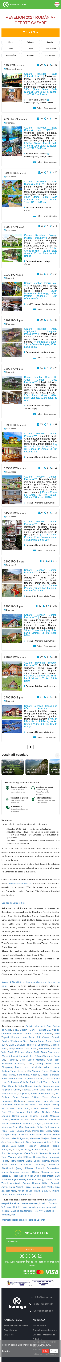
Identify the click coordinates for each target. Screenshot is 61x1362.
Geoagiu (23, 1179)
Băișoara (5, 1176)
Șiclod (40, 1127)
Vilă (3, 1207)
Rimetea (31, 1045)
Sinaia (29, 1161)
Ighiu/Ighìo (35, 1176)
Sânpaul (55, 1183)
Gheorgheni (43, 1045)
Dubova (5, 1119)
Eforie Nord (36, 1082)
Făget (47, 1104)
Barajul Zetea (19, 1116)
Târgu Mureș (8, 1074)
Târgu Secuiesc (16, 1112)
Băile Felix (43, 1048)
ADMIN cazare (39, 1325)
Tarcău (35, 1187)
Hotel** (16, 1207)
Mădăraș (25, 1149)
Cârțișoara (24, 1093)
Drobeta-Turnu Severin (13, 1071)
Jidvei (4, 1187)
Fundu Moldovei (16, 1052)
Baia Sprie (36, 1134)
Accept (54, 1351)
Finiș (3, 1112)
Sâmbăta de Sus (18, 1041)
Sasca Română (39, 1119)
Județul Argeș (47, 352)
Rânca (19, 1048)
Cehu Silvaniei (39, 1149)
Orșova (55, 1097)
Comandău (6, 1104)
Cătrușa (55, 1045)
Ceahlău (26, 1089)
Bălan (45, 1183)
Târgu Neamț (16, 1187)
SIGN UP (30, 1249)
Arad (49, 1059)
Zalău (27, 1048)
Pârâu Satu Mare (50, 1052)
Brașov (49, 1041)
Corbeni (5, 1097)
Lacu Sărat (17, 1146)
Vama (29, 1052)
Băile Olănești (8, 1086)
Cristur (19, 1108)
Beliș (22, 1059)
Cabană (53, 1203)
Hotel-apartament (29, 1203)
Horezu (36, 1183)
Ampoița (27, 1194)
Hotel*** (43, 1203)
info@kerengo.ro (43, 1297)
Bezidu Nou (7, 1108)
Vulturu (55, 1190)
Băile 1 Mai (36, 1104)
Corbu (16, 1149)
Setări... (6, 1351)
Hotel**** (38, 1211)
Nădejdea (24, 1176)
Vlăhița (55, 1030)
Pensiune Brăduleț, (34, 686)
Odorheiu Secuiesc (11, 1033)
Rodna (4, 1161)
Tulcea (46, 1082)
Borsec (34, 1093)
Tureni (4, 1183)
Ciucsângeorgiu (27, 1127)
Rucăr (15, 1176)
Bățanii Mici (33, 1101)
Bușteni (24, 1030)
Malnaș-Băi (38, 1131)
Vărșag (55, 1104)
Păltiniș (35, 1097)
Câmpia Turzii (52, 1179)
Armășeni (15, 1183)
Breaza (37, 1157)
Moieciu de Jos (50, 1172)
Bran (26, 1108)
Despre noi (9, 1335)
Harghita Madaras (49, 1116)
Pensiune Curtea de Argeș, (38, 405)
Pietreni (40, 1168)
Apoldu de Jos (25, 1190)
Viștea (47, 1142)
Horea (27, 1187)
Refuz (45, 1351)
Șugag (19, 1168)
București (54, 1153)
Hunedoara (15, 1123)
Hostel (25, 1207)
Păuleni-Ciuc (33, 1112)
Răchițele (12, 1059)
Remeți (55, 1082)
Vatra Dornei (25, 1086)
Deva (56, 1089)
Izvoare (33, 1116)
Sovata (48, 1033)
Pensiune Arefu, (33, 352)
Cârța (56, 1131)
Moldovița (36, 1067)
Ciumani (23, 1134)
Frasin (37, 1190)
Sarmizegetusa (15, 1153)
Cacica (26, 1183)
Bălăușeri (13, 1179)
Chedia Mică (23, 1131)
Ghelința (46, 1112)
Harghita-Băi (44, 1030)
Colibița (29, 1026)
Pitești (50, 1176)
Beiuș (40, 1179)
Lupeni (14, 1056)
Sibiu (15, 1030)
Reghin (38, 1123)
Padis (4, 1048)
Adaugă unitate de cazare (45, 1330)
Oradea (5, 1041)
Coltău (55, 1112)
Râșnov (29, 1168)
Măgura (55, 1161)
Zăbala (37, 1086)
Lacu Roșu (28, 1037)
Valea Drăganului (19, 1138)
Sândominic (23, 1074)
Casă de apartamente (21, 1211)
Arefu (4, 1164)
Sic (57, 1093)
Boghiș (37, 1161)
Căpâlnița (54, 1071)
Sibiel (4, 1078)
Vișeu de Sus (21, 1104)
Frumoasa (37, 1142)
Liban (30, 1063)
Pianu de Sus (51, 1101)
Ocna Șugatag (20, 1097)
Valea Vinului (15, 1157)
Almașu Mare (15, 1194)
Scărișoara (50, 1127)
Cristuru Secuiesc (40, 1108)
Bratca (32, 1179)
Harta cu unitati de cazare (16, 1325)
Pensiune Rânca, (33, 732)
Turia (4, 1157)
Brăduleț (46, 1190)
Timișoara (6, 1101)
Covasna (19, 1063)
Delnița (45, 1161)
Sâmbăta (39, 1164)
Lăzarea (33, 1041)
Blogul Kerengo (11, 1330)
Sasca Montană (36, 1059)
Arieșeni (35, 1074)
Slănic (32, 1030)
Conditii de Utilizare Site (13, 903)
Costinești (19, 1101)
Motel (9, 1207)
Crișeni (55, 1108)
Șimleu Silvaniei (10, 1172)
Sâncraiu (54, 1074)
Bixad (48, 1131)
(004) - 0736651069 (43, 1304)
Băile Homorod (46, 1093)
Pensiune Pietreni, (34, 261)
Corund (55, 1037)
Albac (47, 1067)
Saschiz (25, 1172)
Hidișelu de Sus (20, 1119)
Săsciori (5, 1116)
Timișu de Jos (51, 1086)
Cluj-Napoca (33, 1071)
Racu (44, 1071)
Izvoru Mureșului (33, 1033)
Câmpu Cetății (9, 1134)
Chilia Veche (47, 1187)
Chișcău (24, 1082)
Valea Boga (46, 1089)
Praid (36, 1052)
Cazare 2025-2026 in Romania (18, 982)
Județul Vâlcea (48, 304)
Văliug (40, 1063)
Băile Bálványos (17, 1045)
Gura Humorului (50, 1157)
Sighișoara (13, 1082)
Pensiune (14, 1203)
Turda (45, 1097)
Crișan (16, 1089)
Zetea (35, 1089)
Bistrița (55, 1142)
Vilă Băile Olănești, (34, 207)
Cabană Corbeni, (33, 596)
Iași (44, 1176)
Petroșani (32, 1146)
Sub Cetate (42, 1037)
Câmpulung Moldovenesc (15, 1067)
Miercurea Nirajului (39, 1138)
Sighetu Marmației (34, 1078)
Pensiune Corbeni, (34, 457)
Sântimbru (54, 1164)
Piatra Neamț (17, 1161)
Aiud (10, 1078)
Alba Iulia (19, 1078)
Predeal (15, 1037)
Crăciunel (26, 1164)
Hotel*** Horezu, (33, 304)
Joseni (44, 1074)
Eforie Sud (52, 1063)
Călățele (27, 1157)
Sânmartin (28, 1123)
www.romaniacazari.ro (20, 883)
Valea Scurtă (30, 1153)
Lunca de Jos (26, 1056)
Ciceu (34, 1048)
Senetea (43, 1153)
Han (13, 1214)
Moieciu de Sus (43, 1026)
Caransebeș (53, 1168)
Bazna (4, 1146)
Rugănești (6, 1089)
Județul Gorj (48, 732)
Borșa (41, 1041)
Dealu (4, 1194)
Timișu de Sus (22, 1142)
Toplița (12, 1048)
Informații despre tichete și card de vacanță (23, 1220)
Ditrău (35, 1172)
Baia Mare (10, 1190)
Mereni (47, 1134)
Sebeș (10, 1142)
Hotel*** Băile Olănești (36, 100)
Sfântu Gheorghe (43, 1056)
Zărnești (5, 1056)
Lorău (14, 1164)
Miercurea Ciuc (9, 1093)
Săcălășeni (7, 1168)
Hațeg (56, 1067)
